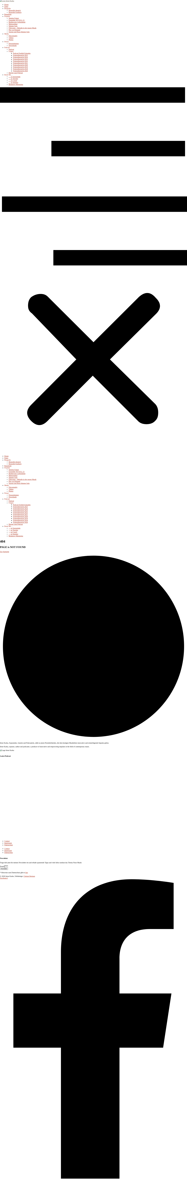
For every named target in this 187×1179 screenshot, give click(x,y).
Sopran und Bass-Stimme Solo (19, 32)
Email (2, 866)
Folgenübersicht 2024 (20, 57)
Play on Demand (14, 30)
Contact (7, 841)
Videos (11, 38)
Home (6, 5)
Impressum (8, 843)
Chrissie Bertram (29, 876)
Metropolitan (13, 24)
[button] (93, 270)
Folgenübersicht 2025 (20, 55)
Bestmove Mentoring (16, 84)
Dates (6, 6)
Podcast (11, 49)
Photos (11, 40)
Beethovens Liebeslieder (17, 22)
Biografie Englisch (15, 12)
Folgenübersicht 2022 (20, 61)
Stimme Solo (13, 26)
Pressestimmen (14, 44)
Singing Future (14, 18)
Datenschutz (8, 845)
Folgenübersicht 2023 (20, 59)
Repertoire (7, 14)
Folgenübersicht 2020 (20, 65)
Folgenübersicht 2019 (20, 67)
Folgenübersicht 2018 (20, 69)
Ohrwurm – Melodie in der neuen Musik (22, 28)
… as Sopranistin (14, 77)
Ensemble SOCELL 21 (17, 20)
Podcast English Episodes (22, 53)
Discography (13, 36)
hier (26, 873)
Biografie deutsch (15, 10)
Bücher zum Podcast (16, 73)
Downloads (13, 45)
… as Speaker (13, 82)
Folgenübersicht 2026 (20, 71)
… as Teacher (13, 79)
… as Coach (13, 81)
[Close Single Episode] (17, 774)
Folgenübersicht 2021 (20, 63)
